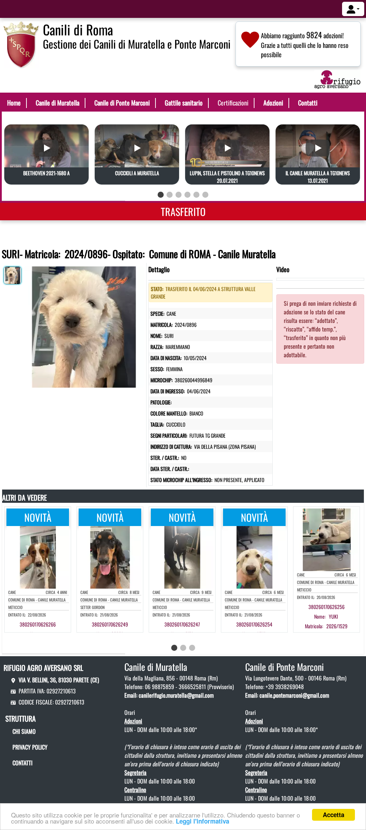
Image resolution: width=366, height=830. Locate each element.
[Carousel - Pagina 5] (196, 195)
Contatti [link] (307, 102)
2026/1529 (336, 626)
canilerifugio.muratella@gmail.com (176, 695)
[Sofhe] (21, 44)
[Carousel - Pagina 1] (161, 195)
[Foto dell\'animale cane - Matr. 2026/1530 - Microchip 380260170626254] (254, 556)
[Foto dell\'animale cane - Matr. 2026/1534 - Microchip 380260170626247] (182, 556)
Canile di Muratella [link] (57, 102)
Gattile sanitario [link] (184, 102)
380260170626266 (38, 624)
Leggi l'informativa (202, 821)
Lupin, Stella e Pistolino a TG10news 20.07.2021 (227, 176)
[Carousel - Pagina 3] (178, 195)
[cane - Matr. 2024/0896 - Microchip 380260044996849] (83, 325)
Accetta (333, 814)
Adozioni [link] (273, 102)
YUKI (333, 616)
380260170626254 (254, 624)
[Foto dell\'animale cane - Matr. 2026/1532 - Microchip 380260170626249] (110, 556)
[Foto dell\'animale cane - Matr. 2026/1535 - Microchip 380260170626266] (37, 556)
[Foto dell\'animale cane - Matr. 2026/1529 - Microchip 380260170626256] (326, 539)
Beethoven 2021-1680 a (46, 173)
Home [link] (14, 102)
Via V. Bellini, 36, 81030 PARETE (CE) (59, 680)
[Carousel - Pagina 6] (205, 195)
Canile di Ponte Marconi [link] (122, 102)
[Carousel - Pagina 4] (187, 195)
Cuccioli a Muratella (137, 173)
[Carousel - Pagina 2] (170, 195)
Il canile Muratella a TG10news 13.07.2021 (318, 176)
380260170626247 (182, 624)
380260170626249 (110, 624)
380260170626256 (326, 606)
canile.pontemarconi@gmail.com (294, 695)
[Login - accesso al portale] (353, 9)
